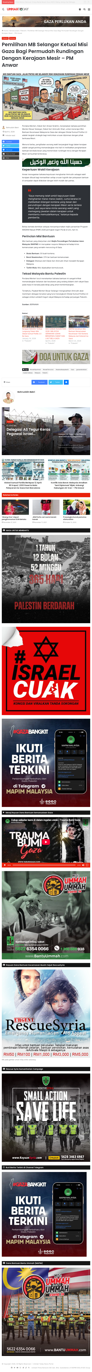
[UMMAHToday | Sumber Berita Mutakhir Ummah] (17, 9)
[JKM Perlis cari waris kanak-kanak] (46, 507)
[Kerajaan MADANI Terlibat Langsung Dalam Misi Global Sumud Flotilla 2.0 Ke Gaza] (32, 322)
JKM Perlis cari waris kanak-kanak (44, 518)
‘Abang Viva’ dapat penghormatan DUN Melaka (14, 518)
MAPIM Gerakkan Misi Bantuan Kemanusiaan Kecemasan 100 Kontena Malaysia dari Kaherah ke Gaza (78, 333)
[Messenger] (66, 382)
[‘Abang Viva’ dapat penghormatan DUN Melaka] (15, 507)
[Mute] (83, 865)
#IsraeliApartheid (35, 369)
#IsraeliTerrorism (48, 369)
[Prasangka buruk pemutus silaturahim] (76, 507)
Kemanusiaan (14, 31)
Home (5, 31)
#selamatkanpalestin (62, 369)
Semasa (12, 38)
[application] (46, 842)
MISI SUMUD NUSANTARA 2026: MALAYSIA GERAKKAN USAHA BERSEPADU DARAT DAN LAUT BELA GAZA (55, 333)
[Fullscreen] (87, 865)
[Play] (5, 865)
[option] (46, 431)
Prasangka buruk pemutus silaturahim (74, 518)
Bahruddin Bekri (12, 127)
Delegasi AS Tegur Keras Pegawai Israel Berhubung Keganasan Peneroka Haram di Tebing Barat (51, 2)
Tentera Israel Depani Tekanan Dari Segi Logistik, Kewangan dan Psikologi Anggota (28, 431)
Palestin (23, 31)
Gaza (72, 369)
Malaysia (37, 373)
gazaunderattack (81, 369)
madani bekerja (27, 373)
